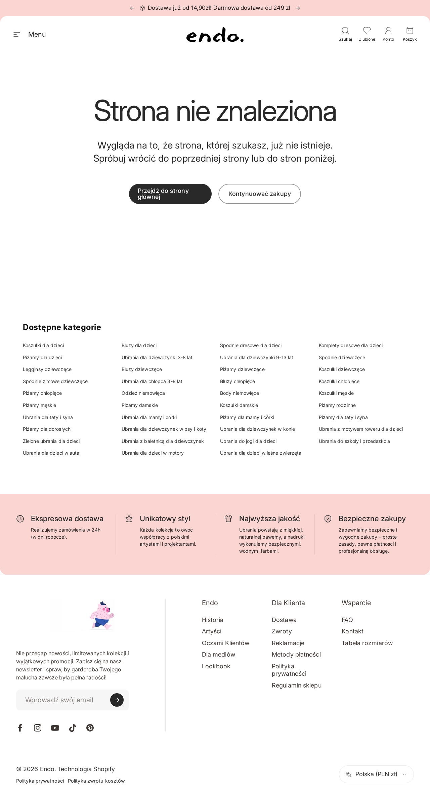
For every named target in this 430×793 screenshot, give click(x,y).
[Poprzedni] (132, 8)
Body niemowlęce (239, 393)
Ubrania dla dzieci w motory (153, 453)
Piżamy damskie (140, 405)
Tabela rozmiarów (367, 642)
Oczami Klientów (226, 642)
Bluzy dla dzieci (139, 345)
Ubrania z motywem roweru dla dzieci (361, 429)
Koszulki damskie (239, 405)
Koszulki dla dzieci (43, 345)
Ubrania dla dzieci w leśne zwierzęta (261, 453)
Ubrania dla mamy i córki (149, 417)
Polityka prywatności (289, 670)
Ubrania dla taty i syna (48, 417)
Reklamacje (288, 642)
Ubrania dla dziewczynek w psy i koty (164, 429)
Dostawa (284, 619)
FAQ (347, 619)
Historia (213, 619)
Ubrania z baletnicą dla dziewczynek (163, 441)
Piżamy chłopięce (42, 393)
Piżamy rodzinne (337, 405)
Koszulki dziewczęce (342, 369)
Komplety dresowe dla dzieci (351, 345)
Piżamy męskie (39, 405)
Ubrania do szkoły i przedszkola (354, 441)
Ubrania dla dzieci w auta (51, 453)
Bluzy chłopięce (237, 381)
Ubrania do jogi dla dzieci (248, 441)
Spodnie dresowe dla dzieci (251, 345)
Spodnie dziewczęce (342, 357)
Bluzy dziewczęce (142, 369)
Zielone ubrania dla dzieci (51, 441)
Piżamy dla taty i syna (343, 417)
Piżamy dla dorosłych (47, 429)
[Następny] (297, 8)
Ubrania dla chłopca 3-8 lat (152, 381)
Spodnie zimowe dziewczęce (55, 381)
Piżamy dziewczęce (242, 369)
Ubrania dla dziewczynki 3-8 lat (157, 357)
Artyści (212, 631)
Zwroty (282, 631)
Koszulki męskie (336, 393)
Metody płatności (296, 654)
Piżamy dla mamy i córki (247, 417)
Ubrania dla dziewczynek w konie (257, 429)
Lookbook (216, 666)
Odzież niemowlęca (143, 393)
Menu (37, 34)
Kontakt (352, 631)
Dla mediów (218, 654)
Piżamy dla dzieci (42, 357)
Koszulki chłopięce (339, 381)
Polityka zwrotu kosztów (96, 781)
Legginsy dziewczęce (47, 369)
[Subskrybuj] (117, 700)
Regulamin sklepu (296, 685)
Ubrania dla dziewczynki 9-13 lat (256, 357)
